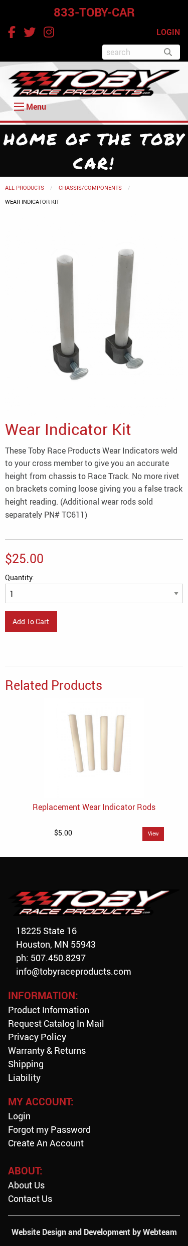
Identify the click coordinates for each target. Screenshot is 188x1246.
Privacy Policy (37, 1037)
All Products (24, 187)
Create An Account (46, 1143)
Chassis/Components (90, 187)
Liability (24, 1077)
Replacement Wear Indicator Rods (94, 806)
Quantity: (19, 577)
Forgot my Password (49, 1129)
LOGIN (168, 32)
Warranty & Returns (47, 1050)
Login (19, 1116)
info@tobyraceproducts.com (73, 971)
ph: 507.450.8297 (51, 958)
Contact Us (30, 1198)
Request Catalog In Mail (56, 1023)
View (153, 833)
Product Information (48, 1010)
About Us (26, 1185)
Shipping (26, 1064)
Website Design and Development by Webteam (94, 1231)
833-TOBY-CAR (94, 12)
